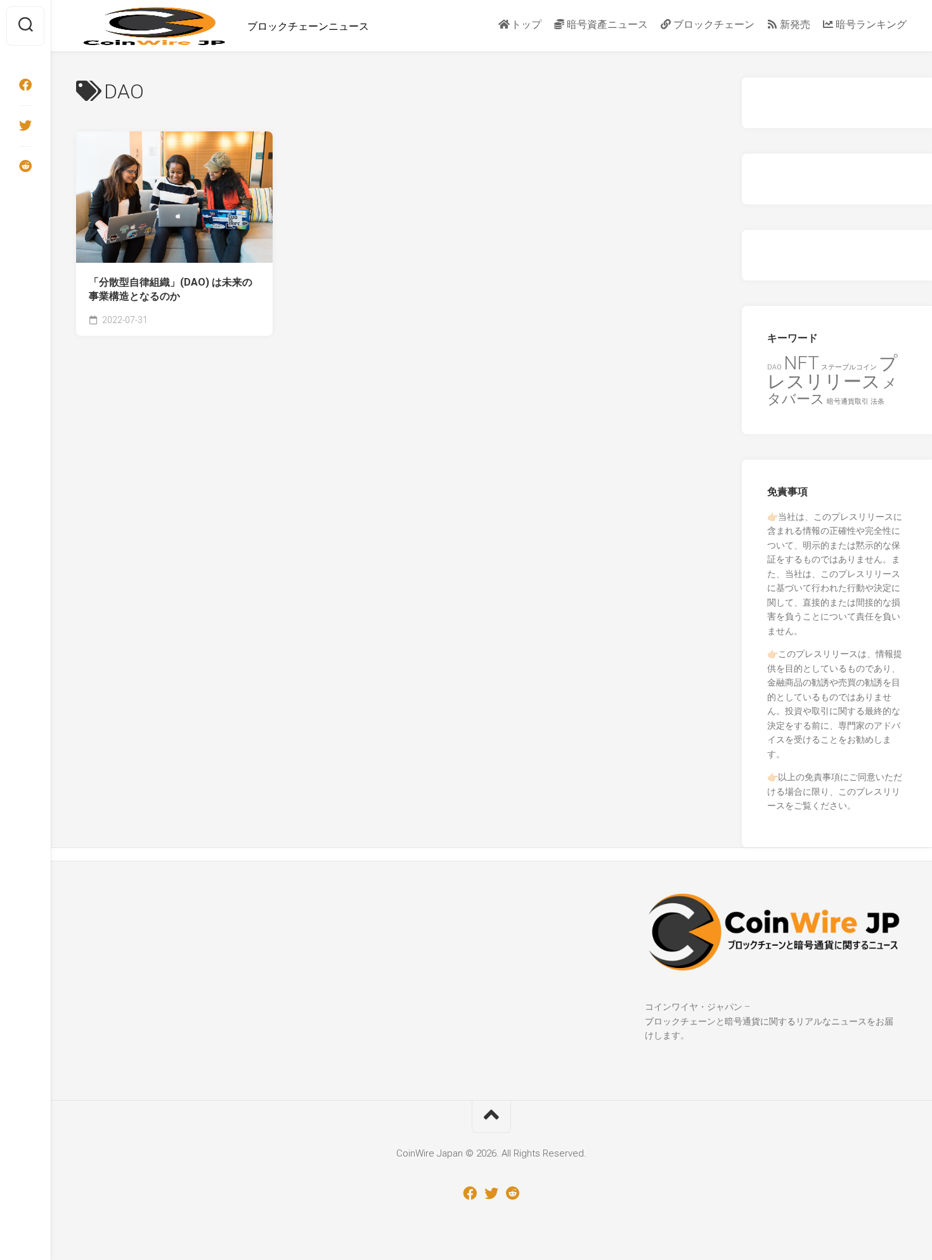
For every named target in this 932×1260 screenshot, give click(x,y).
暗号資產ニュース (606, 24)
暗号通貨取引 (848, 401)
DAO (774, 367)
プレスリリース (832, 372)
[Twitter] (25, 125)
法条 (877, 401)
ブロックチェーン (712, 24)
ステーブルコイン (849, 367)
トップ (524, 24)
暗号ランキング (870, 24)
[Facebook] (25, 85)
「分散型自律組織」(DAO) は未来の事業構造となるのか (170, 289)
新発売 (793, 24)
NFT (801, 363)
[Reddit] (25, 166)
